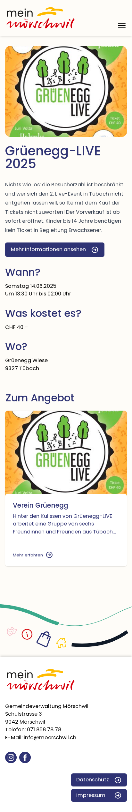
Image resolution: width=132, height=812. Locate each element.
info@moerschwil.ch (50, 737)
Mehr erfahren (28, 555)
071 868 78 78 (44, 729)
